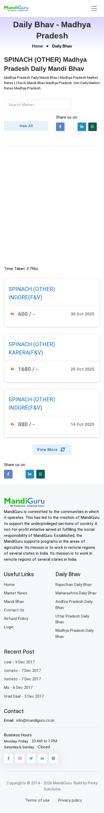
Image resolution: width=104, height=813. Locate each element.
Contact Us (14, 610)
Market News (15, 593)
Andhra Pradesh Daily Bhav (74, 604)
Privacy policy (70, 800)
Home (37, 46)
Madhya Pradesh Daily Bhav (74, 633)
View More (48, 449)
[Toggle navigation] (94, 9)
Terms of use (37, 800)
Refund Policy (16, 618)
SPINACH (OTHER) (32, 289)
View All (26, 126)
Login (9, 627)
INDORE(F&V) (25, 297)
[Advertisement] (52, 207)
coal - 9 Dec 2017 (19, 662)
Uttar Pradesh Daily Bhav (72, 619)
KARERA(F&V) (26, 352)
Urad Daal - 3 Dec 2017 (24, 696)
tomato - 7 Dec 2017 (22, 670)
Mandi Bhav (14, 601)
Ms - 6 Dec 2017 (18, 687)
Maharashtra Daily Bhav (76, 593)
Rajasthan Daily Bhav (73, 584)
